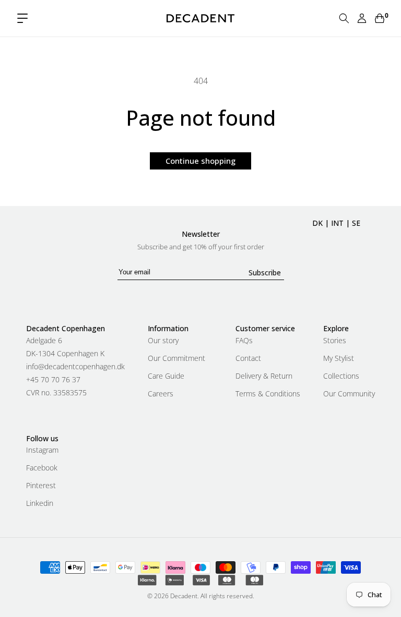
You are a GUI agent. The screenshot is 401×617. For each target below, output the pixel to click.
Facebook (41, 468)
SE (356, 223)
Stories (334, 341)
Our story (163, 341)
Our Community (349, 393)
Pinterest (41, 485)
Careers (160, 393)
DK (317, 223)
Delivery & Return (263, 376)
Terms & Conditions (267, 393)
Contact (248, 358)
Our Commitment (176, 358)
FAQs (244, 341)
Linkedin (39, 503)
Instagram (42, 450)
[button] (22, 18)
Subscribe (265, 272)
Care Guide (166, 376)
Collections (341, 376)
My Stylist (338, 358)
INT (337, 223)
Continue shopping (200, 160)
